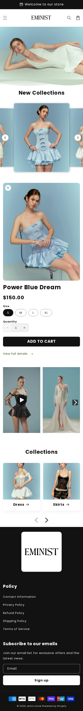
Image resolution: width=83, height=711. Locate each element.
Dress (18, 505)
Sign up (41, 680)
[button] (5, 17)
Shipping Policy (15, 621)
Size (6, 306)
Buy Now (41, 164)
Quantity (10, 321)
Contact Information (19, 597)
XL (46, 313)
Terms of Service (16, 629)
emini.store (34, 706)
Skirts (58, 505)
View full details (16, 354)
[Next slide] (78, 137)
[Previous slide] (5, 137)
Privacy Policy (14, 605)
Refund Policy (13, 613)
